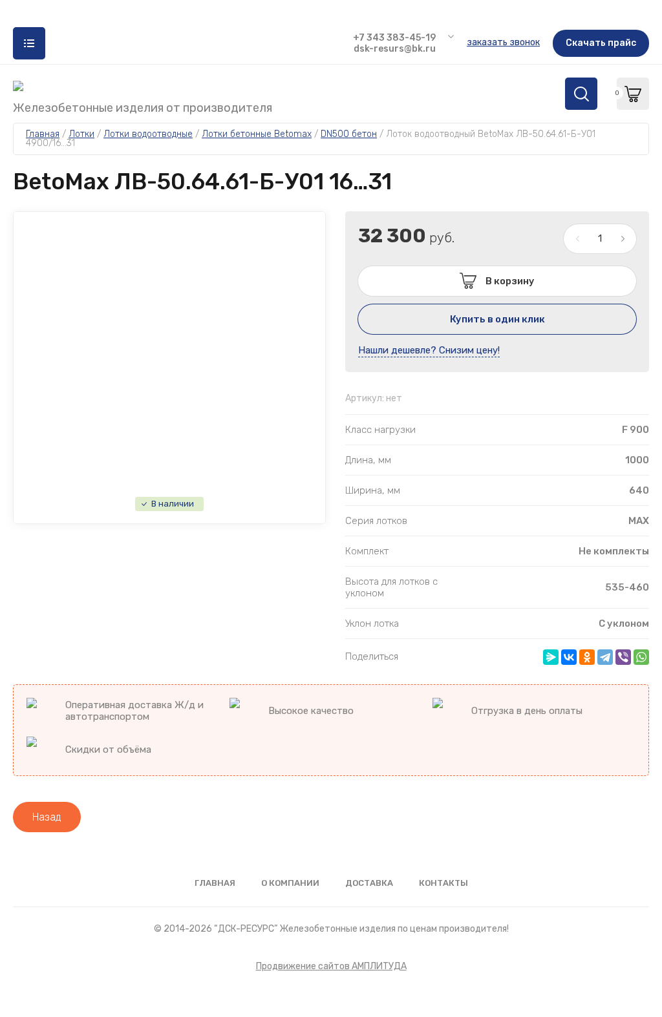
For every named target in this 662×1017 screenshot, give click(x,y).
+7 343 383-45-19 (394, 37)
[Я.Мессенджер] (551, 657)
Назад (46, 817)
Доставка (369, 883)
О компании (290, 883)
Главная (215, 883)
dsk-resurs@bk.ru (395, 48)
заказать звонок (503, 42)
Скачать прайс (601, 42)
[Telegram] (605, 657)
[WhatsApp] (641, 657)
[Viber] (623, 657)
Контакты (443, 883)
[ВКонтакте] (569, 657)
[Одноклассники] (587, 657)
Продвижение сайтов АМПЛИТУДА (331, 966)
